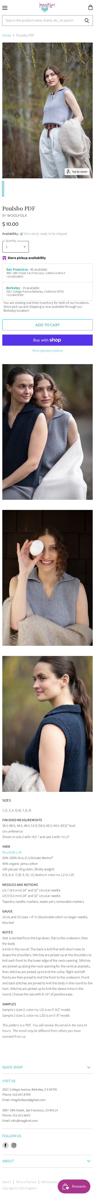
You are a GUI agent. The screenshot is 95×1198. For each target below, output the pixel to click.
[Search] (87, 20)
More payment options (47, 351)
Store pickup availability (27, 258)
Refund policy (49, 1182)
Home (6, 35)
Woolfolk (17, 215)
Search (6, 1182)
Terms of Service (26, 1182)
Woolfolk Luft (12, 852)
